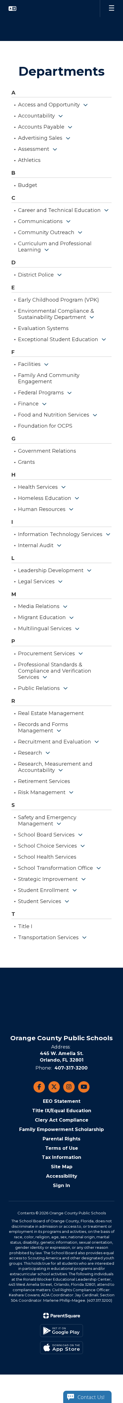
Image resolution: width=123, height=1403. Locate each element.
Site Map (61, 1166)
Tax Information (61, 1157)
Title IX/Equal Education (61, 1110)
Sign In (61, 1185)
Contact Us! (91, 1397)
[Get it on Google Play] (61, 1330)
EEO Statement (61, 1101)
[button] (12, 8)
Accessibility (61, 1176)
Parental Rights (61, 1139)
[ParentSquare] (62, 1315)
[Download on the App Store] (61, 1347)
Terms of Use (61, 1148)
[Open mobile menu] (111, 8)
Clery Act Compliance (61, 1120)
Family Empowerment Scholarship (61, 1129)
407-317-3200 (71, 1068)
